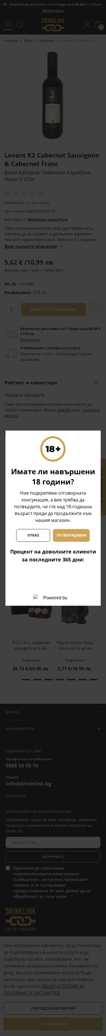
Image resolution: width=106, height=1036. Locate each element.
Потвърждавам (71, 535)
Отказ (33, 535)
